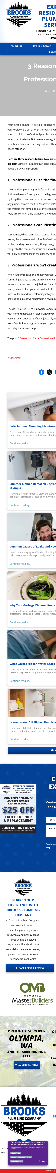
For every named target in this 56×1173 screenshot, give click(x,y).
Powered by (50, 1170)
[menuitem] (18, 46)
